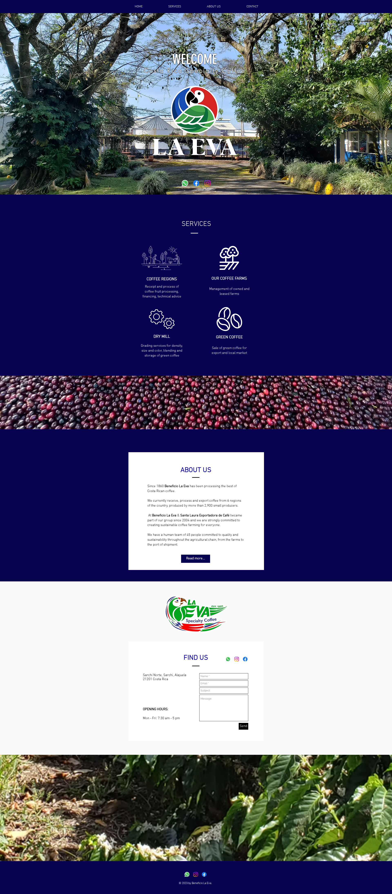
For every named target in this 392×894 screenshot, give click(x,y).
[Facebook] (196, 183)
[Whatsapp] (185, 183)
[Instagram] (207, 183)
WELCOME (194, 59)
